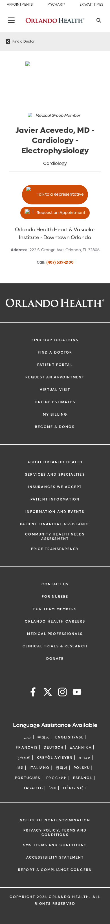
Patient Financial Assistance (55, 524)
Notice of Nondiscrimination (55, 820)
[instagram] (62, 692)
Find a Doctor (23, 41)
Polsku (82, 768)
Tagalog (33, 788)
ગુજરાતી (23, 757)
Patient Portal (54, 365)
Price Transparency (55, 549)
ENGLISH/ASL (69, 737)
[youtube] (77, 692)
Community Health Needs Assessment (55, 536)
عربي (28, 737)
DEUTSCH (54, 747)
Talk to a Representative (60, 194)
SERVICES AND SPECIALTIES (55, 474)
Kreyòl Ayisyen (55, 757)
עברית (85, 757)
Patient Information (55, 499)
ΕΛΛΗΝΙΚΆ (81, 747)
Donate (55, 658)
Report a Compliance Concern (55, 870)
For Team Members (55, 609)
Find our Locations (55, 340)
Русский (56, 778)
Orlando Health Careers (55, 621)
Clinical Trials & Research (55, 646)
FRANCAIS (27, 747)
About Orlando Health (55, 462)
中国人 (43, 737)
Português (27, 778)
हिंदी (20, 768)
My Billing (55, 414)
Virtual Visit (55, 389)
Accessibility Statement (55, 857)
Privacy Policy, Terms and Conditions (55, 832)
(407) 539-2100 (60, 262)
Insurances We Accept (55, 487)
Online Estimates (55, 402)
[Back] (11, 20)
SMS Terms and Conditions (55, 845)
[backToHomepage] (8, 41)
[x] (47, 692)
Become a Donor (55, 427)
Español (83, 778)
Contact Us (55, 584)
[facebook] (33, 692)
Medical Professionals (55, 634)
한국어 (62, 768)
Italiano (40, 768)
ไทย (53, 788)
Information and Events (54, 512)
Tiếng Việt (75, 788)
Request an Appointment (61, 212)
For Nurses (55, 596)
